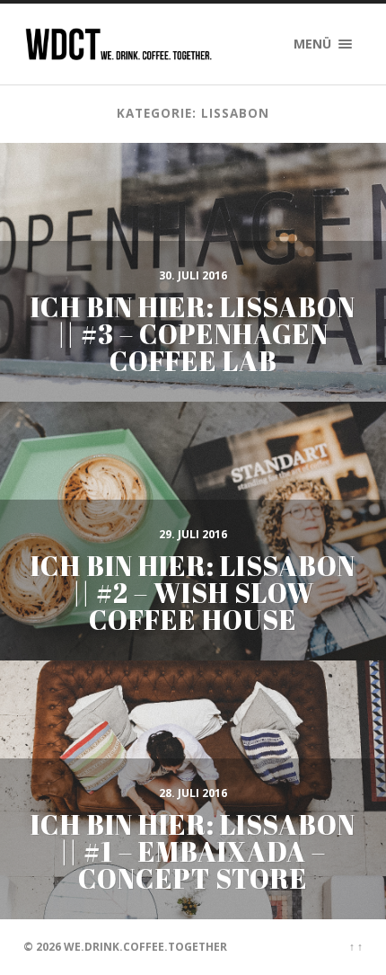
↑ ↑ (356, 946)
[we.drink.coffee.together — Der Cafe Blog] (118, 44)
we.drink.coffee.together (145, 946)
